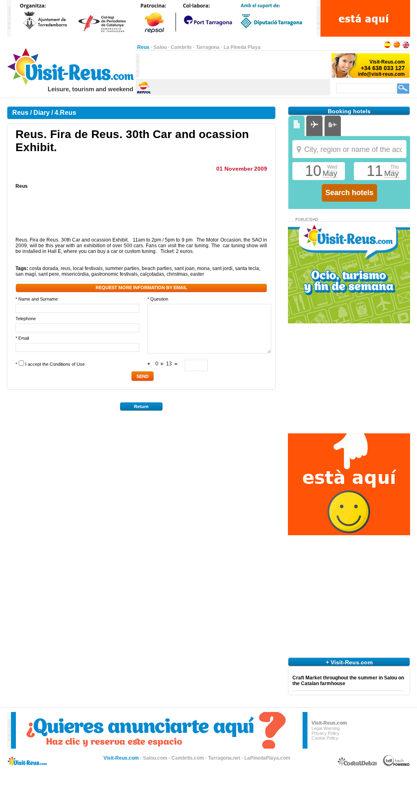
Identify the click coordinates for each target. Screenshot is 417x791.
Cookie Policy (325, 738)
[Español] (387, 47)
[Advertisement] (235, 65)
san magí (25, 274)
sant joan (184, 268)
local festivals (88, 268)
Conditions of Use (67, 364)
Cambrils (181, 47)
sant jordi (222, 268)
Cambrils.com (187, 758)
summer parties (122, 268)
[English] (406, 47)
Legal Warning (326, 728)
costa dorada (43, 268)
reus (65, 268)
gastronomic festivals (114, 274)
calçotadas (152, 274)
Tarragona (207, 47)
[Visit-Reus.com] (71, 84)
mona (203, 268)
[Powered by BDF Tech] (396, 765)
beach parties (157, 268)
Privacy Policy (326, 733)
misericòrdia (75, 274)
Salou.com (155, 758)
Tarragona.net (224, 758)
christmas (177, 274)
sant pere (48, 274)
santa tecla (247, 268)
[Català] (397, 47)
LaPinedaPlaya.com (267, 758)
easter (197, 274)
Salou (160, 47)
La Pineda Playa (242, 47)
